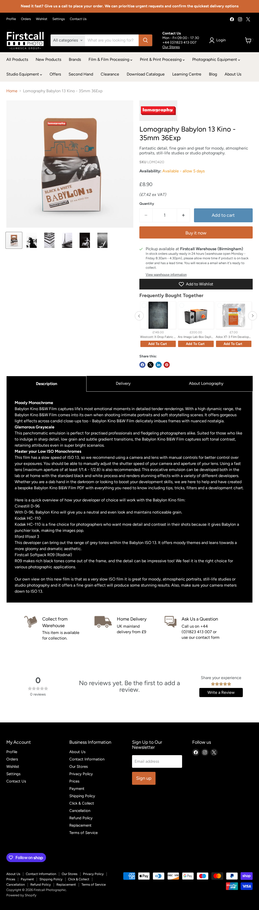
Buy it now (195, 233)
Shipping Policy (82, 796)
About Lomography (206, 383)
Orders (26, 19)
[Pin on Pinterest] (167, 365)
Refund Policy (81, 818)
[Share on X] (150, 365)
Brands (75, 59)
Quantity (146, 204)
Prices (74, 781)
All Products (17, 59)
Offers (55, 74)
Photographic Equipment (215, 59)
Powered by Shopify (21, 895)
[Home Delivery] (129, 628)
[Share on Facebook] (142, 365)
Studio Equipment (23, 74)
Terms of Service (83, 832)
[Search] (145, 40)
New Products (48, 59)
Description (46, 383)
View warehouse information (166, 275)
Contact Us (78, 19)
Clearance (110, 74)
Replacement (80, 825)
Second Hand (81, 74)
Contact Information (86, 759)
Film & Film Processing (109, 59)
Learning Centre (186, 74)
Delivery (123, 383)
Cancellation (79, 810)
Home (11, 91)
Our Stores (171, 47)
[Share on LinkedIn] (159, 365)
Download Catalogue (146, 74)
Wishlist (41, 19)
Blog (213, 74)
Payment (76, 788)
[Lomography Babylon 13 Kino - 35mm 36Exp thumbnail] (14, 240)
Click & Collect (81, 803)
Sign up (144, 778)
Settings (58, 19)
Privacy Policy (81, 774)
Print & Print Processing (161, 59)
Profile (11, 19)
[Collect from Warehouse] (59, 628)
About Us (233, 74)
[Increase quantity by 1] (183, 215)
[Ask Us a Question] (200, 628)
